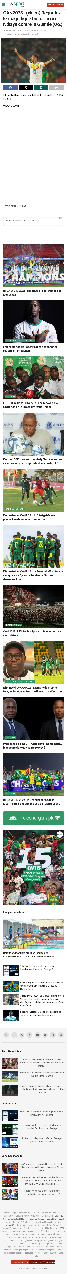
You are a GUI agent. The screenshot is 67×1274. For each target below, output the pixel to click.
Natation (10, 946)
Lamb (7, 1222)
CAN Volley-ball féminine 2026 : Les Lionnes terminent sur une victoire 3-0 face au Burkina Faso (41, 985)
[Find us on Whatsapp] (6, 1035)
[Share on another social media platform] (56, 87)
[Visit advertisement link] (33, 818)
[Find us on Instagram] (29, 1035)
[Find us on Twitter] (21, 1035)
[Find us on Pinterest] (61, 1035)
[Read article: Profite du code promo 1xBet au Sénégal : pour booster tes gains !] (10, 1142)
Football (10, 284)
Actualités (10, 1225)
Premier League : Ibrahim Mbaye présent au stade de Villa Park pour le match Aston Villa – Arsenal (42, 1089)
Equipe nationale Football (25, 34)
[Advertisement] (33, 143)
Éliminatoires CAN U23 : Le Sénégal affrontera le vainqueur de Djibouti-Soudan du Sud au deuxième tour (33, 575)
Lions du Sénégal (37, 1219)
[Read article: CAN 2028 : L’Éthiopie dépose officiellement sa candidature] (33, 606)
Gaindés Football (15, 509)
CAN (10, 34)
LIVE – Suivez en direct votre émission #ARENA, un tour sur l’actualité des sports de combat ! (42, 1062)
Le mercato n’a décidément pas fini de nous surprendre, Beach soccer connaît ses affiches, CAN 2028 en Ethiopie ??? (42, 1180)
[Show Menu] (3, 4)
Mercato (24, 1219)
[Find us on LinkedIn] (53, 1035)
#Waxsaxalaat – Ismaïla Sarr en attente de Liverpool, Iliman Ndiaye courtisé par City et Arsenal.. (42, 1167)
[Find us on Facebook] (14, 1035)
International (13, 625)
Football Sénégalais (54, 1219)
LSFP (61, 1228)
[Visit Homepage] (16, 5)
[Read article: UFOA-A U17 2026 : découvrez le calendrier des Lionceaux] (33, 265)
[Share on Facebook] (10, 87)
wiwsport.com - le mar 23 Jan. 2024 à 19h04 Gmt (24, 30)
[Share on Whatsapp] (41, 87)
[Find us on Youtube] (38, 1035)
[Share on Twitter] (26, 87)
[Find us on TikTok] (45, 1035)
